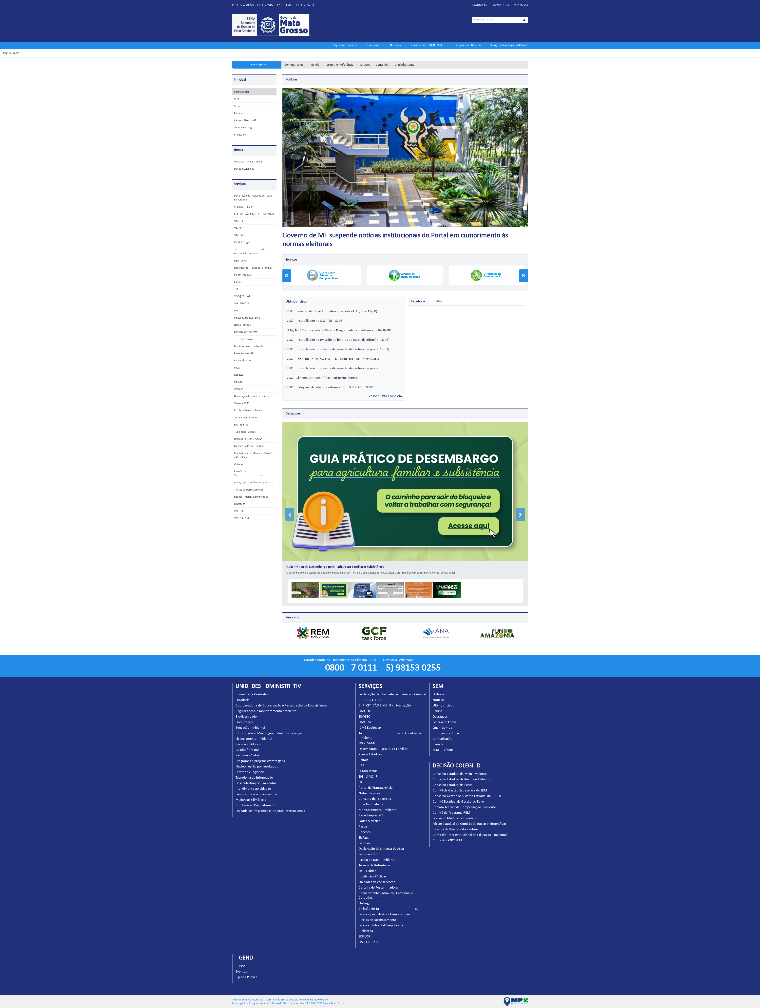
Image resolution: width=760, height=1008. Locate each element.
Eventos (241, 966)
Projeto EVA (240, 134)
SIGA (236, 310)
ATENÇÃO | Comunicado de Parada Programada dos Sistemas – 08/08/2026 (338, 330)
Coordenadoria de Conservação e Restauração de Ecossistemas (281, 700)
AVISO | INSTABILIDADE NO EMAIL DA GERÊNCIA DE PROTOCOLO (332, 359)
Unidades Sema (404, 64)
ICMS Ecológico (242, 242)
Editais (237, 282)
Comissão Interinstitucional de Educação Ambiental (470, 829)
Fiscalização (244, 717)
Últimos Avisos (443, 700)
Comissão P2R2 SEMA (448, 835)
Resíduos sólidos (247, 750)
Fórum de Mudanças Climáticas (455, 813)
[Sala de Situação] (405, 275)
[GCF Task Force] (374, 627)
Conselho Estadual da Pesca (453, 779)
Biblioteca (239, 504)
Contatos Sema (294, 64)
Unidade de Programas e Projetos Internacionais (270, 805)
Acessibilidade (479, 5)
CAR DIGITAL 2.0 (243, 206)
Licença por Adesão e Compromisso (253, 482)
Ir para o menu (264, 5)
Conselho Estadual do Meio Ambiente (460, 768)
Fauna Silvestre (242, 360)
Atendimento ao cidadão (253, 783)
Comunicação (442, 733)
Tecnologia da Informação (254, 772)
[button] (289, 511)
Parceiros (239, 113)
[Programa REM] (313, 628)
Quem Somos (442, 722)
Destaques (292, 413)
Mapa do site (521, 5)
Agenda (314, 64)
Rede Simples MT (243, 353)
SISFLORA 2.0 (241, 518)
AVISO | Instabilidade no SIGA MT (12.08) (314, 321)
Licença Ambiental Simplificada (251, 496)
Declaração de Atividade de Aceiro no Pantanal (392, 689)
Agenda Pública (246, 972)
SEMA (237, 99)
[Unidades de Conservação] (323, 275)
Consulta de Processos (246, 332)
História (438, 689)
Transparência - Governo (467, 45)
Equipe (437, 705)
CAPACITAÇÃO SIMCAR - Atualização (254, 214)
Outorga (238, 464)
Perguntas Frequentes (344, 45)
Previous (286, 275)
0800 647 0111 (351, 662)
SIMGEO (238, 228)
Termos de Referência (339, 64)
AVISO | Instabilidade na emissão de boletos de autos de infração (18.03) (337, 340)
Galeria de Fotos (444, 717)
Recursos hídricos (248, 739)
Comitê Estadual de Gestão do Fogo (458, 796)
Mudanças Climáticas (251, 794)
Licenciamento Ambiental (254, 733)
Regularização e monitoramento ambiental (266, 705)
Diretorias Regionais (250, 766)
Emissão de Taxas (388, 903)
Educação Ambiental (250, 722)
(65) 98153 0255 (412, 662)
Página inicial (11, 53)
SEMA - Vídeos (443, 744)
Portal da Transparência (247, 317)
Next (523, 275)
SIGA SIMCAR (241, 303)
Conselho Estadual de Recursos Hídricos (461, 774)
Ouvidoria (395, 45)
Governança (373, 45)
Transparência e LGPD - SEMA (427, 45)
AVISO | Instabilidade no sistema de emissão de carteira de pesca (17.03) (337, 349)
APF (236, 289)
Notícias (291, 79)
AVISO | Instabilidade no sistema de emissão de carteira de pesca (331, 368)
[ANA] (436, 627)
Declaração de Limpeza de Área (251, 396)
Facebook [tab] (418, 301)
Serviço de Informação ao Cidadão (509, 45)
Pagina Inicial (241, 92)
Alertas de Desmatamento (248, 489)
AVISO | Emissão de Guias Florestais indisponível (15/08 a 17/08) (331, 311)
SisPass (238, 382)
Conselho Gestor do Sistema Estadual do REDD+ (467, 790)
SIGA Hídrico (241, 424)
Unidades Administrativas (248, 161)
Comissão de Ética (446, 728)
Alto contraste (500, 5)
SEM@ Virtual (242, 296)
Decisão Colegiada (244, 168)
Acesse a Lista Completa (384, 396)
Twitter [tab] (437, 301)
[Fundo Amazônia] (497, 627)
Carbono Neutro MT (245, 120)
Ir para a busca (284, 5)
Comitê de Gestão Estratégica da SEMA (461, 785)
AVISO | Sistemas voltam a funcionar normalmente (321, 378)
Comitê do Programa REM (451, 807)
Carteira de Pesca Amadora (249, 446)
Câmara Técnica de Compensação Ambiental (465, 802)
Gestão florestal (247, 744)
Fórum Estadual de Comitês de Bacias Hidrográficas (469, 818)
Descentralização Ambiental (256, 778)
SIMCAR (238, 221)
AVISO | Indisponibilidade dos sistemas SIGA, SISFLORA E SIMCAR (331, 387)
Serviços (364, 64)
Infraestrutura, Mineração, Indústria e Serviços (269, 728)
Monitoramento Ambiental (249, 346)
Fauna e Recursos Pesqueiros (256, 789)
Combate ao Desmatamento (256, 800)
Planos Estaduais (243, 275)
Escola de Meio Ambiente (248, 410)
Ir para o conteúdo (243, 5)
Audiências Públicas (245, 431)
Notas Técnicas (242, 325)
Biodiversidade (246, 711)
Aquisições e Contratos (252, 689)
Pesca (237, 367)
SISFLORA (239, 511)
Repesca (238, 374)
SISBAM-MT (240, 260)
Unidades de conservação (248, 439)
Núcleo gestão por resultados (257, 761)
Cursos (240, 960)
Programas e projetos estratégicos (260, 755)
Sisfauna (238, 389)
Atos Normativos (243, 339)
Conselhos (382, 64)
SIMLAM (239, 235)
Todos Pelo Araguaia (245, 127)
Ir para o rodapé (304, 5)
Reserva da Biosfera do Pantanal (456, 824)
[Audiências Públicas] (487, 275)
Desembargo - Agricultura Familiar (253, 267)
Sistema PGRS (241, 403)
